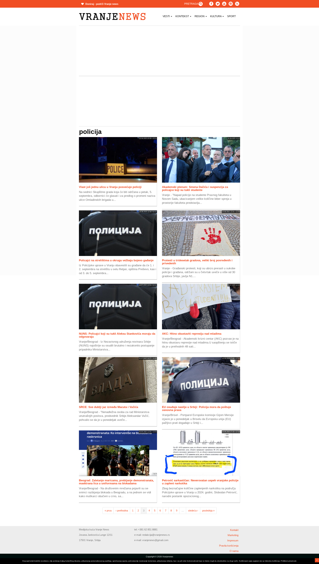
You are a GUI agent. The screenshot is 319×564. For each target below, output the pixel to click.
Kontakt (234, 530)
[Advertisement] (63, 76)
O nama (234, 551)
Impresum (232, 540)
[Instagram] (231, 4)
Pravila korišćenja (228, 545)
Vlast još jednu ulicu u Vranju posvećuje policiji (110, 186)
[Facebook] (211, 4)
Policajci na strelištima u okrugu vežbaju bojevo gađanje (116, 260)
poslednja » (208, 510)
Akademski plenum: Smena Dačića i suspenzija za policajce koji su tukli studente (195, 188)
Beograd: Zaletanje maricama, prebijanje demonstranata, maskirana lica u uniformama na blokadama (116, 482)
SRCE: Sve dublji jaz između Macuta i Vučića (108, 406)
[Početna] (113, 16)
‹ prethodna (122, 510)
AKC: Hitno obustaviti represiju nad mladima (191, 333)
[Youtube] (224, 4)
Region (200, 16)
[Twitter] (218, 4)
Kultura (216, 16)
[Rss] (237, 4)
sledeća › (193, 510)
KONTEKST (182, 16)
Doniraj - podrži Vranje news (101, 3)
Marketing (233, 535)
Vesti (166, 16)
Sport (231, 16)
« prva (108, 510)
